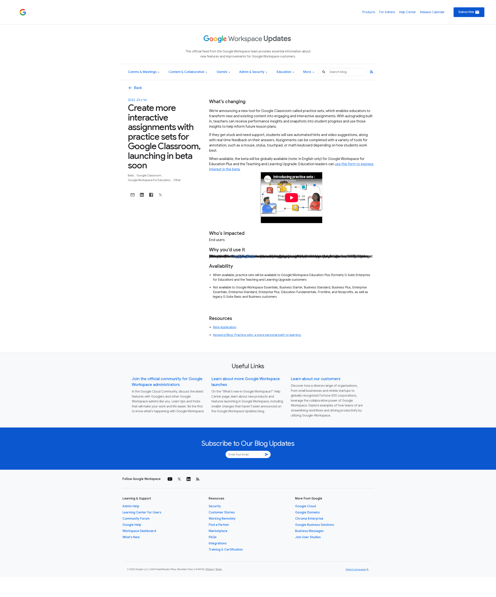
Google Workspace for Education (149, 180)
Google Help (131, 525)
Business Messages (309, 531)
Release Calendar (432, 12)
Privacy (210, 569)
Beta (131, 175)
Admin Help (130, 506)
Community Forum (136, 519)
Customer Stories (222, 512)
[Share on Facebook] (151, 194)
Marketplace (218, 531)
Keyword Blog (244, 256)
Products (368, 12)
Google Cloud (305, 506)
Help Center (407, 12)
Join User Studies (308, 537)
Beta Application (224, 327)
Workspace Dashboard (139, 531)
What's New (131, 537)
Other (177, 180)
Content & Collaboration (188, 72)
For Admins (387, 12)
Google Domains (307, 512)
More (308, 72)
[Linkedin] (188, 479)
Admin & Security (253, 72)
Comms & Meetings (143, 72)
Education (285, 72)
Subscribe (469, 12)
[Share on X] (160, 194)
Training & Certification (226, 550)
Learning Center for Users (141, 512)
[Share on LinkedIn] (141, 194)
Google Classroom (149, 175)
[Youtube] (170, 479)
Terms (218, 569)
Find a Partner (219, 525)
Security (215, 506)
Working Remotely (222, 519)
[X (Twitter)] (179, 479)
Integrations (217, 543)
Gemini (223, 72)
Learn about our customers (315, 378)
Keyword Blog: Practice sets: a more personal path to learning (257, 335)
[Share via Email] (132, 194)
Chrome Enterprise (309, 519)
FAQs (212, 537)
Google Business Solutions (314, 525)
